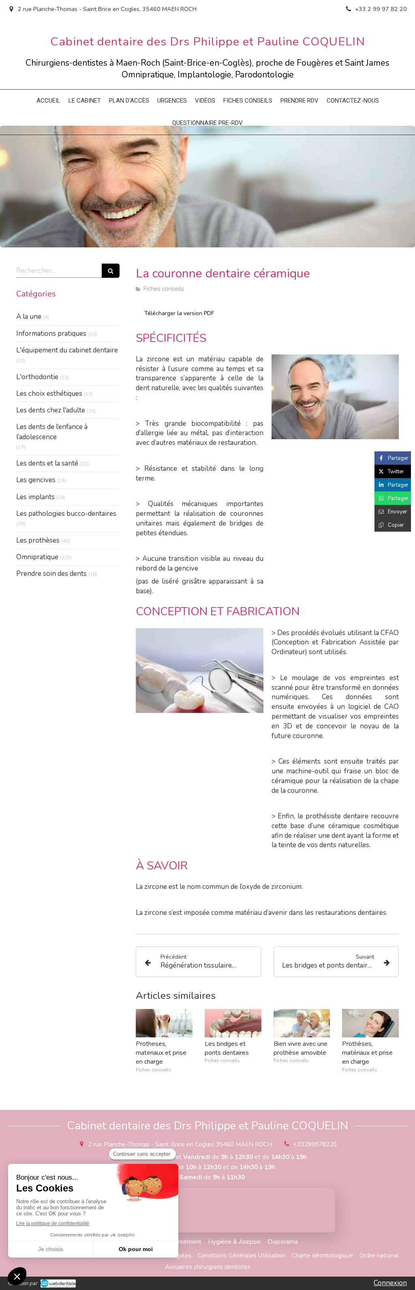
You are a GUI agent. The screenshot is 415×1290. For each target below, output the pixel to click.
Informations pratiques (51, 333)
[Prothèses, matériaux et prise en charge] (370, 1023)
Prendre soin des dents (51, 573)
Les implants (35, 497)
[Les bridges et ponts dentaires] (233, 1023)
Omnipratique (37, 557)
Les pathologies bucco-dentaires (66, 513)
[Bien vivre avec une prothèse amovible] (302, 1023)
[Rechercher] (111, 271)
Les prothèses (38, 540)
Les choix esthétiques (49, 393)
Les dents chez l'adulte (50, 410)
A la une (28, 316)
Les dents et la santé (47, 463)
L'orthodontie (37, 377)
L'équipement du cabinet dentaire (67, 350)
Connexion (390, 1283)
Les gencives (36, 480)
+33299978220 (315, 1144)
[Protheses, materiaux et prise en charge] (164, 1023)
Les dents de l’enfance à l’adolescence (52, 431)
